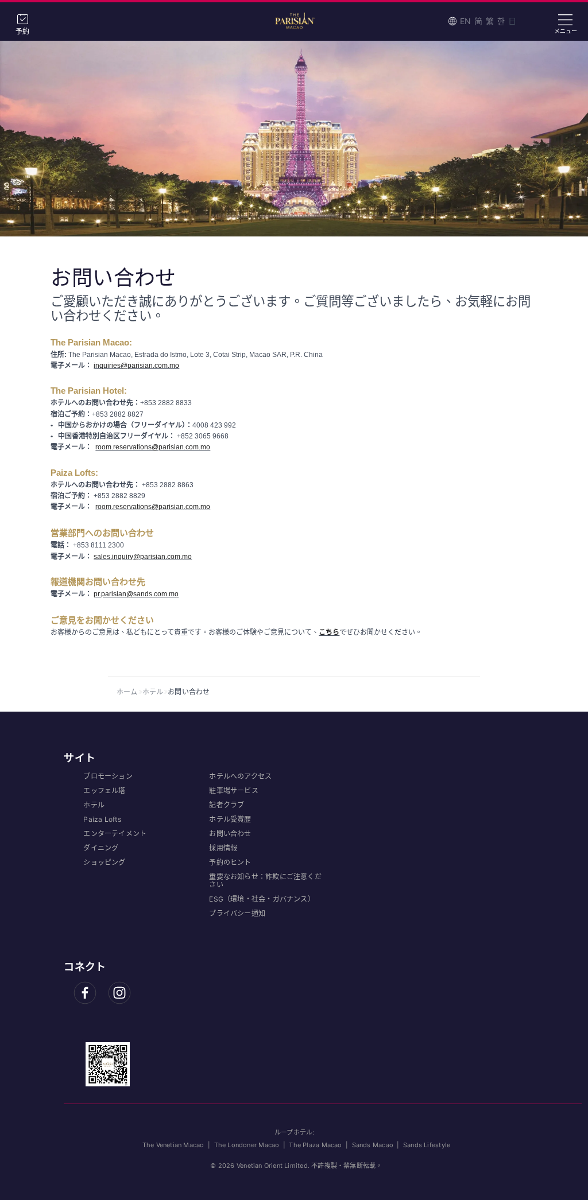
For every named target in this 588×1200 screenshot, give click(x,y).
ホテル (153, 692)
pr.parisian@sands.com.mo (136, 594)
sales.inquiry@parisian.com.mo (143, 557)
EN (465, 21)
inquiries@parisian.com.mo (136, 366)
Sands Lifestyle (426, 1144)
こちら (329, 632)
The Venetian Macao (173, 1144)
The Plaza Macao (315, 1144)
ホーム (127, 692)
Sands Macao (372, 1144)
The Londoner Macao (247, 1144)
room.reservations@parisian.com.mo (152, 447)
